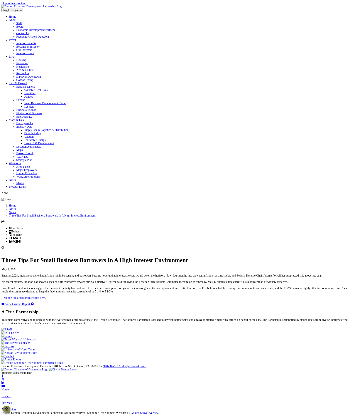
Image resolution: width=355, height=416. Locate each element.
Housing (21, 59)
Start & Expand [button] (18, 83)
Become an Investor (28, 46)
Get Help (29, 106)
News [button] (12, 180)
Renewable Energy (35, 140)
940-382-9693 (112, 366)
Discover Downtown (28, 76)
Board (19, 26)
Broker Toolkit (24, 153)
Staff (19, 23)
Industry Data (24, 126)
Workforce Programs (28, 176)
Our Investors (24, 49)
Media (20, 183)
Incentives (30, 93)
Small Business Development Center (45, 103)
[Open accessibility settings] (6, 409)
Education (22, 63)
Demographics (24, 123)
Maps (19, 150)
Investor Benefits (26, 43)
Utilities (28, 96)
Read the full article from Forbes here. (23, 297)
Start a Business (25, 86)
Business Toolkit (26, 110)
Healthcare (22, 66)
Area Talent (23, 166)
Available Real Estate (36, 89)
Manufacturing (32, 133)
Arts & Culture (25, 69)
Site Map (6, 402)
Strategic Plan (24, 160)
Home (12, 16)
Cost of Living (24, 79)
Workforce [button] (15, 163)
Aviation (29, 136)
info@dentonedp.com (133, 366)
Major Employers (26, 170)
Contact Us (22, 33)
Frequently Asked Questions (32, 36)
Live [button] (11, 56)
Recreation (22, 73)
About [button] (12, 19)
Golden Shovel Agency (144, 412)
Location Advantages (28, 146)
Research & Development (39, 143)
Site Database (24, 116)
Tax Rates (22, 156)
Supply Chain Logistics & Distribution (46, 130)
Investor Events (25, 53)
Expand (20, 99)
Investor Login (17, 186)
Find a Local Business (29, 113)
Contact (6, 396)
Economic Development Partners (35, 29)
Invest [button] (12, 39)
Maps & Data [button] (17, 120)
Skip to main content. (13, 3)
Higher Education (26, 173)
